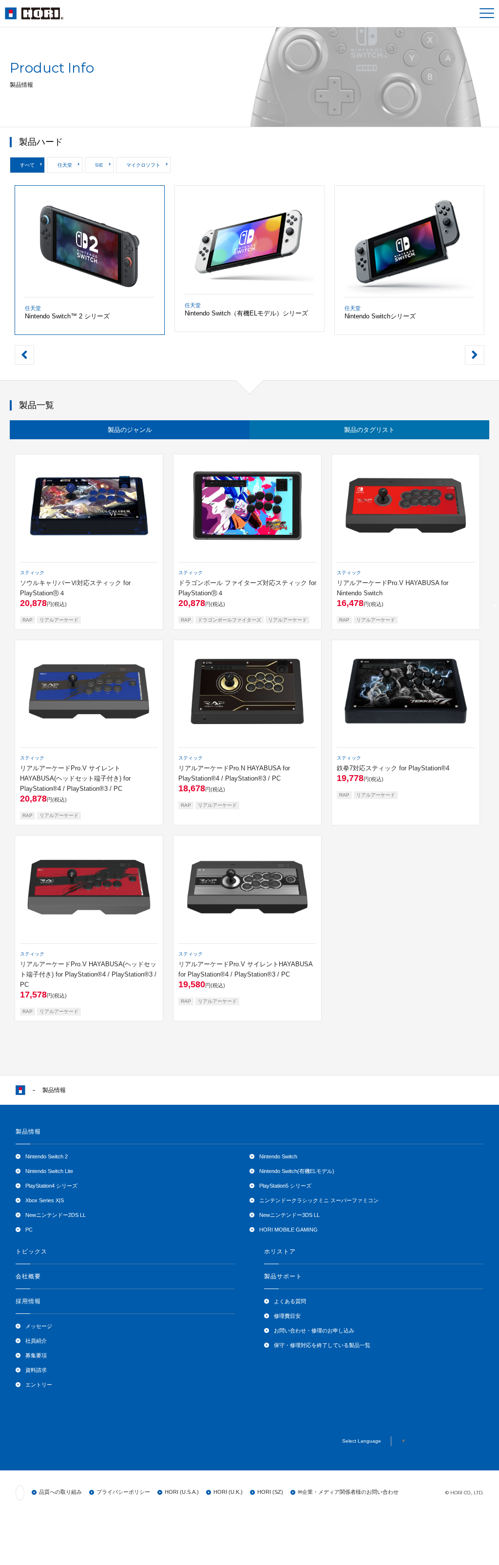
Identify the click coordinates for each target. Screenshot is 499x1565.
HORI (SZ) (270, 1492)
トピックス (31, 1251)
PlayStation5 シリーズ (285, 1186)
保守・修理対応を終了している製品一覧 (322, 1345)
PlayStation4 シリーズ (51, 1186)
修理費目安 (287, 1316)
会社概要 (28, 1276)
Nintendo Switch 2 (46, 1156)
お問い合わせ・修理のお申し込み (314, 1330)
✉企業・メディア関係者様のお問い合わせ (348, 1492)
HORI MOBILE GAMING (288, 1229)
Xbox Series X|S (44, 1200)
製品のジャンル (130, 429)
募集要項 (36, 1355)
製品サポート (283, 1276)
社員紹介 (36, 1341)
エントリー (38, 1385)
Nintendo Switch (278, 1156)
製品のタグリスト (369, 429)
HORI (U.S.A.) (182, 1492)
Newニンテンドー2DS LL (55, 1215)
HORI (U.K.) (228, 1492)
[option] (90, 260)
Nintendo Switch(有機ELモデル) (296, 1171)
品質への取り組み (60, 1492)
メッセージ (38, 1326)
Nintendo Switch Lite (49, 1171)
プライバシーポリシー (123, 1492)
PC (29, 1229)
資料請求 (36, 1370)
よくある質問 (290, 1301)
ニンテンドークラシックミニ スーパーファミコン (319, 1200)
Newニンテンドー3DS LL (289, 1215)
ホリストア (280, 1251)
